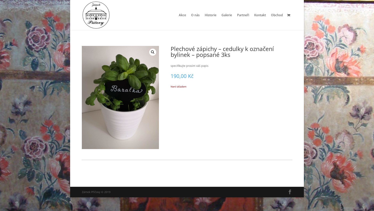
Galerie (226, 15)
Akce (182, 15)
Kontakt (260, 15)
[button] (152, 52)
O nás (195, 15)
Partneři (243, 15)
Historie (210, 15)
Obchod (277, 15)
